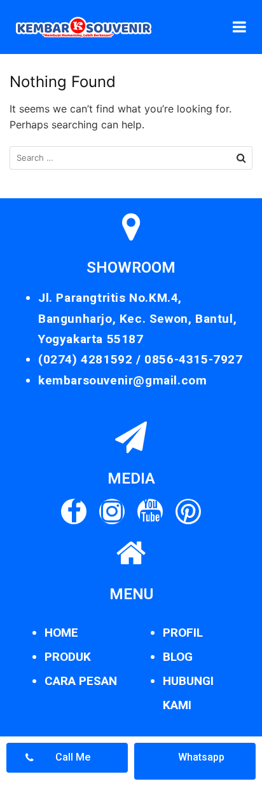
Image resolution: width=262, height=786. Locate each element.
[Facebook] (73, 511)
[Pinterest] (188, 511)
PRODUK (68, 656)
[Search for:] (131, 158)
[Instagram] (112, 511)
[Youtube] (150, 511)
